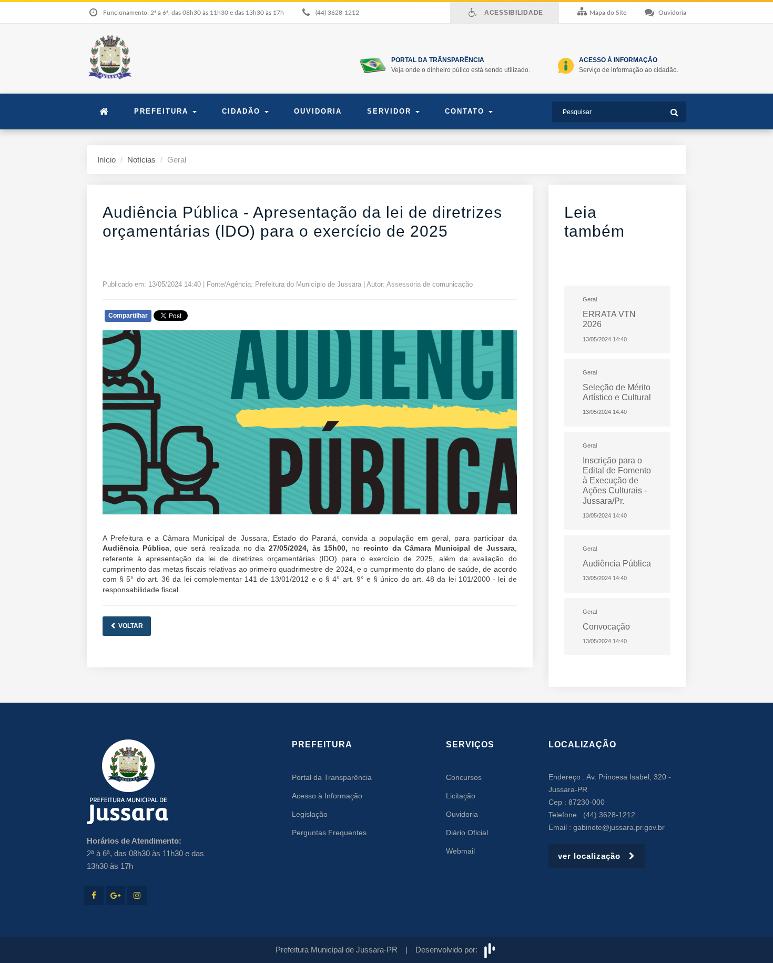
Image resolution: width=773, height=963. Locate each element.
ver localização (593, 856)
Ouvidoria (318, 111)
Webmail (460, 851)
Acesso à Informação (327, 796)
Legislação (310, 814)
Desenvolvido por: (448, 949)
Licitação (460, 796)
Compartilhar (128, 315)
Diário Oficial (467, 832)
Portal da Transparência (332, 777)
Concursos (464, 777)
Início (106, 159)
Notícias (141, 159)
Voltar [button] (130, 626)
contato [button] (466, 111)
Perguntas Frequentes (329, 832)
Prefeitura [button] (162, 111)
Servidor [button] (390, 111)
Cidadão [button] (242, 111)
